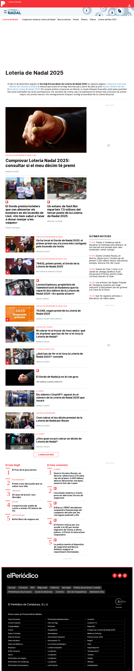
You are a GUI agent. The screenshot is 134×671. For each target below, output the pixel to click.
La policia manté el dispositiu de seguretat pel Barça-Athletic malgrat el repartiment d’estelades (69, 548)
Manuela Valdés (12, 172)
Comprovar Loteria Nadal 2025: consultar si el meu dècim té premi (40, 163)
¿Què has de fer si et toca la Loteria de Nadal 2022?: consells (59, 355)
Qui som (11, 587)
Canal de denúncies (43, 592)
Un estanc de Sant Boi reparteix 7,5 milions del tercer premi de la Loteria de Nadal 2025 (64, 211)
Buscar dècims (64, 19)
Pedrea (84, 19)
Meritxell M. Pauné (55, 221)
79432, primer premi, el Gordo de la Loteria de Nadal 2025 (57, 265)
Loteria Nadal (14, 2)
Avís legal (66, 587)
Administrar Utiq (97, 592)
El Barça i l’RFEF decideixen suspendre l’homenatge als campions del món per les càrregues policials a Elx (68, 511)
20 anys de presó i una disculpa (23, 496)
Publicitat (55, 587)
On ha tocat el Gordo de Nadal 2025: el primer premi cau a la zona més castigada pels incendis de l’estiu (61, 243)
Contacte (23, 587)
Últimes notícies (100, 236)
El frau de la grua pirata (24, 470)
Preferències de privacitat (20, 592)
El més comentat (57, 465)
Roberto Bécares (12, 228)
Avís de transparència (76, 592)
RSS (32, 587)
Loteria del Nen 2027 (107, 19)
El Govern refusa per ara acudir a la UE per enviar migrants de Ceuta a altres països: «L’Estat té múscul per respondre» (69, 530)
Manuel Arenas (42, 299)
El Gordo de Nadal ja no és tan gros (57, 376)
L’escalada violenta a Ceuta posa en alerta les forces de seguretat (68, 495)
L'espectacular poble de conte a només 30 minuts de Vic (26, 508)
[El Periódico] (3, 3)
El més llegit (12, 465)
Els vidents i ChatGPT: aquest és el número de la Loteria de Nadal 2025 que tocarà (60, 397)
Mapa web (42, 587)
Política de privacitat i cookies (87, 587)
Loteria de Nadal (10, 19)
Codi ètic (60, 592)
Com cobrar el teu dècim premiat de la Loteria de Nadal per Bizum (59, 419)
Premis (76, 19)
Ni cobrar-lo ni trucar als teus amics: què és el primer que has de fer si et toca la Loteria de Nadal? (60, 333)
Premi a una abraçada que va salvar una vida (27, 485)
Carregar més (46, 454)
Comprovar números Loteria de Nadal (38, 19)
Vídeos (93, 19)
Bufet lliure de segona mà (25, 519)
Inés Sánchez (41, 272)
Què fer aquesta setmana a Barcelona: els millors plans (105, 297)
